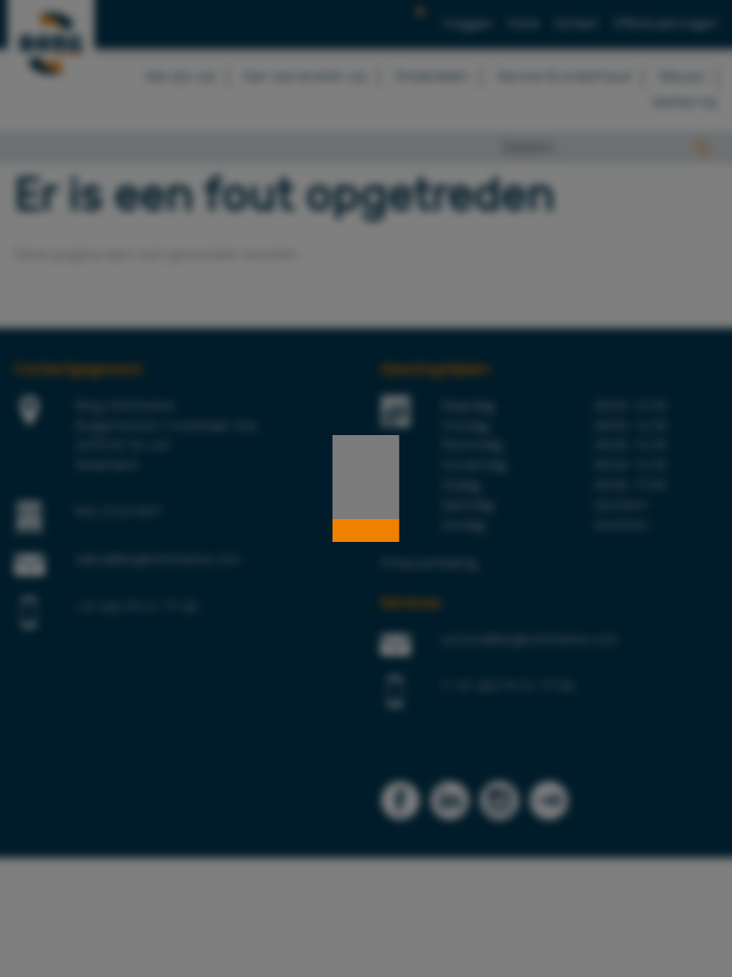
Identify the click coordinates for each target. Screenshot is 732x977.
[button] (366, 530)
